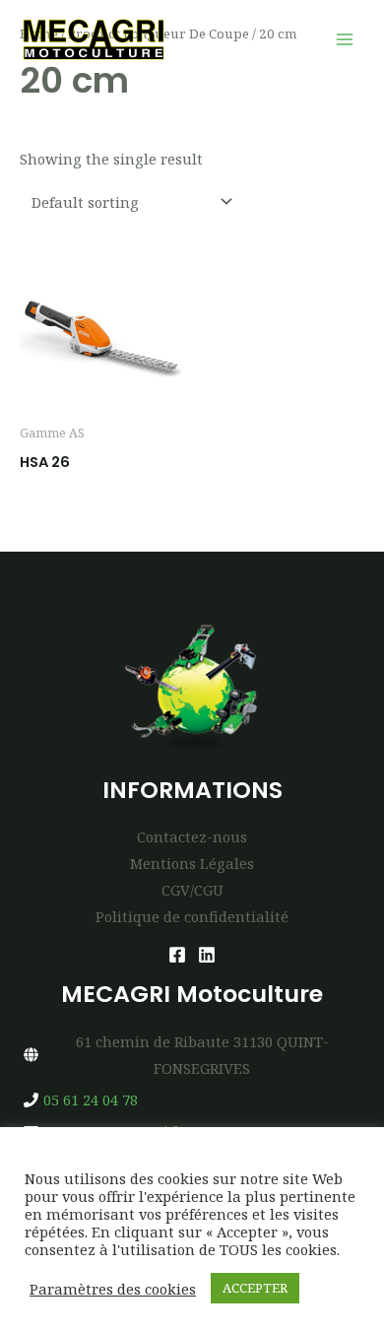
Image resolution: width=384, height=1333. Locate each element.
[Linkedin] (207, 955)
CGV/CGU (192, 890)
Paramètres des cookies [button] (113, 1289)
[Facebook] (177, 955)
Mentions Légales (192, 863)
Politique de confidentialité (192, 916)
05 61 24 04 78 (90, 1099)
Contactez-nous (192, 836)
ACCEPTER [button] (255, 1288)
